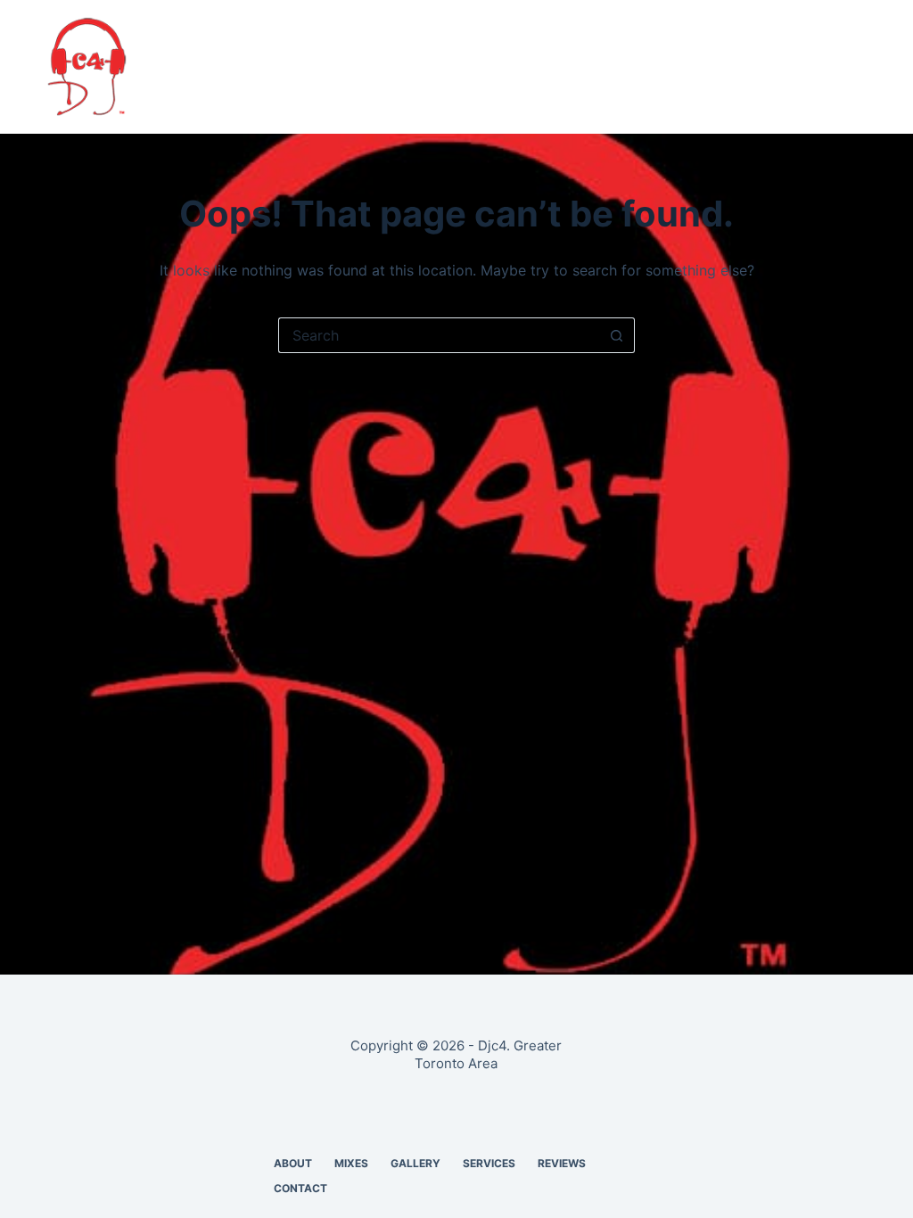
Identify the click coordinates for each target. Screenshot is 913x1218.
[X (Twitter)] (792, 67)
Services (481, 67)
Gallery (390, 67)
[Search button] (617, 335)
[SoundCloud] (825, 67)
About (240, 67)
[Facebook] (759, 67)
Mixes (311, 67)
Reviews (571, 67)
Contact (663, 67)
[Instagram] (858, 67)
